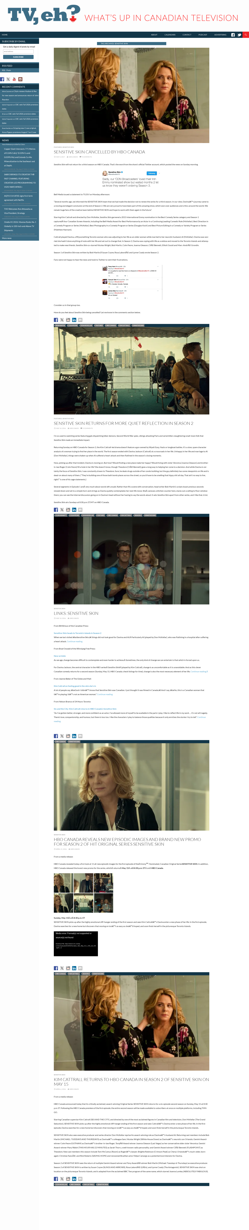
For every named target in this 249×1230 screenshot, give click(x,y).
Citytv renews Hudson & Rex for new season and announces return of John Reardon (20, 95)
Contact (187, 35)
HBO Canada (111, 325)
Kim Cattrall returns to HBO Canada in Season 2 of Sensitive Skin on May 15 (131, 1082)
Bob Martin (60, 325)
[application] (76, 943)
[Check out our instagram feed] (20, 79)
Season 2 (138, 515)
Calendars (170, 35)
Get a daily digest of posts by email (19, 47)
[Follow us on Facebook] (2, 79)
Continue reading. (75, 641)
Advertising (220, 35)
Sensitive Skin (68, 147)
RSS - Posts (6, 70)
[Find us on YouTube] (14, 79)
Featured (58, 147)
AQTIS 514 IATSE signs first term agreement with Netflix (18, 198)
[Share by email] (80, 320)
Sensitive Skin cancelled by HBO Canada (99, 151)
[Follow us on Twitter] (8, 79)
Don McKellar (86, 325)
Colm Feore (72, 325)
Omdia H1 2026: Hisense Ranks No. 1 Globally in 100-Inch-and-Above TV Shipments (20, 226)
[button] (63, 883)
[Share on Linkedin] (74, 320)
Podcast (203, 35)
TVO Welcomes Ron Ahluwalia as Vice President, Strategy (18, 211)
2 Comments (88, 428)
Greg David (73, 157)
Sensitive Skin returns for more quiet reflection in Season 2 (123, 423)
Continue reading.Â (199, 671)
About (154, 35)
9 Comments (87, 157)
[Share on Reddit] (68, 320)
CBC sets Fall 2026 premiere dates (22, 114)
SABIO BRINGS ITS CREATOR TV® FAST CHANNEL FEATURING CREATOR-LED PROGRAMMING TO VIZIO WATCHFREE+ (20, 180)
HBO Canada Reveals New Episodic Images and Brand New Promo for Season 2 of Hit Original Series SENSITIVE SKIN (127, 842)
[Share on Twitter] (62, 320)
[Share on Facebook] (56, 320)
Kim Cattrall (124, 325)
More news (7, 238)
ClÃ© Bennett (61, 515)
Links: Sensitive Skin (76, 613)
